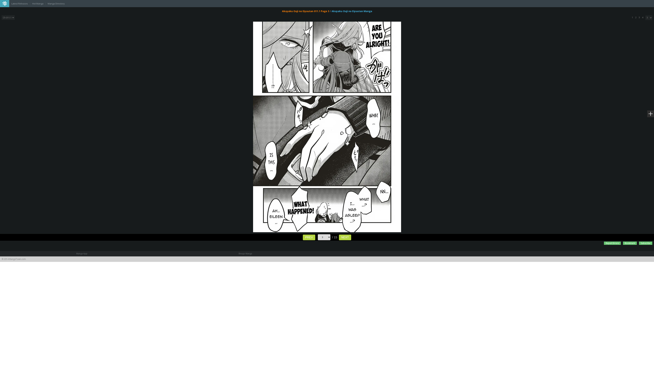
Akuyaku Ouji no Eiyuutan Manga (352, 11)
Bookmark (630, 243)
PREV (309, 237)
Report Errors (612, 243)
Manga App (81, 253)
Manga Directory (56, 3)
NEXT (345, 237)
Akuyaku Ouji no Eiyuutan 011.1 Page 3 (305, 11)
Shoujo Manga (245, 253)
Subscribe (645, 243)
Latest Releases (19, 3)
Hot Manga (37, 3)
